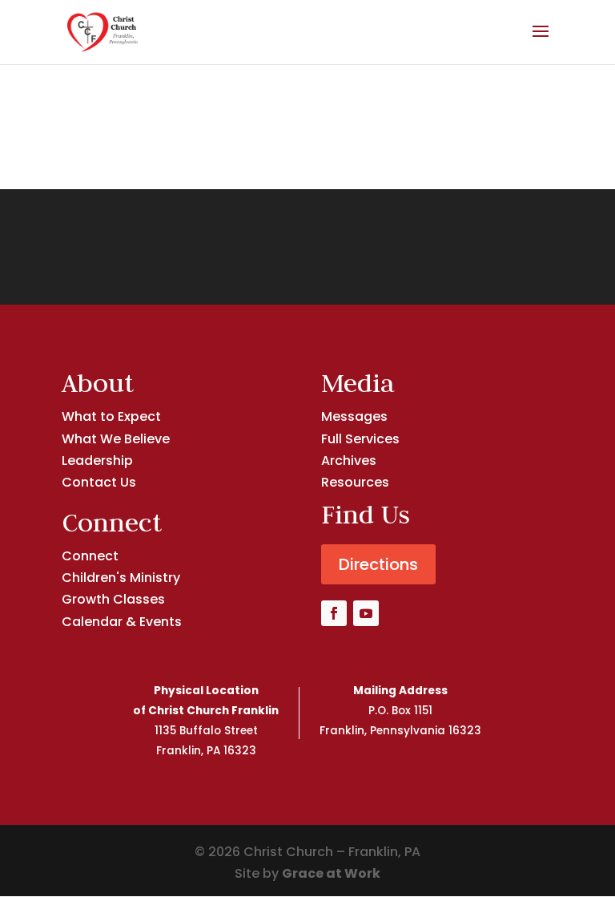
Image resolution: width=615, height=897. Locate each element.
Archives (348, 460)
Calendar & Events (122, 621)
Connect (90, 556)
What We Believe (116, 439)
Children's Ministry (121, 577)
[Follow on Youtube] (366, 613)
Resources (355, 482)
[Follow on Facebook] (334, 613)
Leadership (97, 460)
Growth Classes (113, 599)
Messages (354, 416)
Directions (378, 564)
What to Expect (111, 416)
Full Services (360, 439)
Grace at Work (331, 873)
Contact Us (99, 482)
